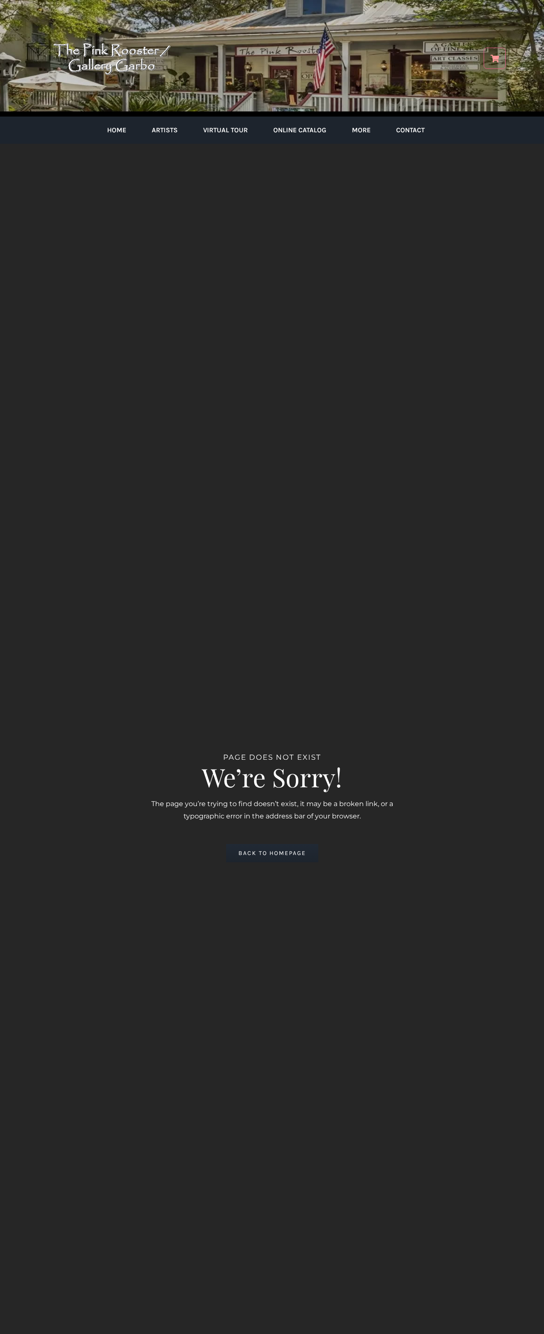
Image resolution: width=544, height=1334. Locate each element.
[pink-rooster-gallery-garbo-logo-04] (111, 12)
